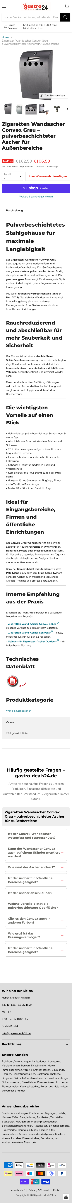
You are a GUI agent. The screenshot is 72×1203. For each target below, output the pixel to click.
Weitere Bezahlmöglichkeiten (36, 196)
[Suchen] (65, 17)
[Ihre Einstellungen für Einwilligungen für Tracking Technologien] (66, 1197)
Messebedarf (18, 1190)
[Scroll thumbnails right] (67, 109)
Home (5, 37)
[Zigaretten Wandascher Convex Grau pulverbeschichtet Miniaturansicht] (8, 109)
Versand (10, 722)
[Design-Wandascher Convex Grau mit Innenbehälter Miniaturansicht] (44, 109)
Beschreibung (14, 210)
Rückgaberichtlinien (17, 733)
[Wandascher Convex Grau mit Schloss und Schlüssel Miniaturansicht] (31, 109)
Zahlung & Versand (39, 1190)
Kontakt (57, 1190)
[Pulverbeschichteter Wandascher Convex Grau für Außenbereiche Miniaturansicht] (19, 109)
